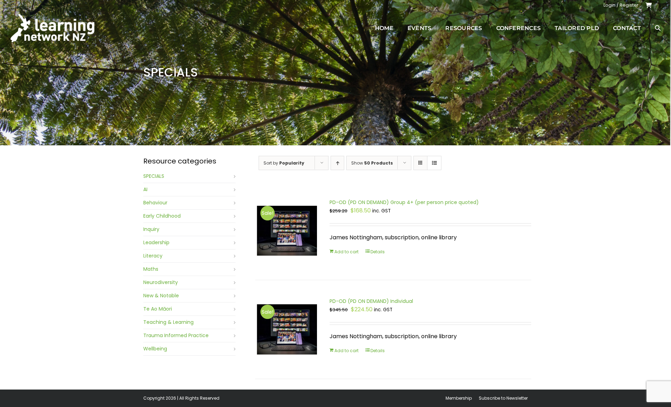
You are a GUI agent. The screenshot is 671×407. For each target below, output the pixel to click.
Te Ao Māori (157, 308)
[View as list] (434, 163)
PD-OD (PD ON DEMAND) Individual (371, 301)
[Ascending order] (337, 163)
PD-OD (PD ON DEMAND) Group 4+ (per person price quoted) (404, 202)
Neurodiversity (160, 282)
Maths (150, 269)
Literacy (153, 255)
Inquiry (151, 229)
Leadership (156, 242)
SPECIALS (153, 176)
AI (145, 189)
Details (377, 252)
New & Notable (161, 295)
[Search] (658, 28)
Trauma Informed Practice (176, 335)
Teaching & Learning (168, 322)
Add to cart (346, 252)
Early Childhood (162, 215)
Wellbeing (155, 348)
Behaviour (155, 202)
